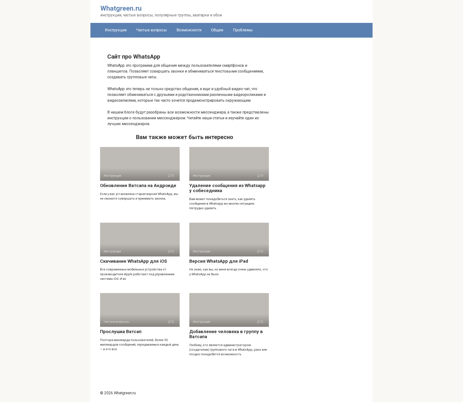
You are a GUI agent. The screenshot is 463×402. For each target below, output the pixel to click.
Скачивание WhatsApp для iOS (133, 261)
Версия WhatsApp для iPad (218, 261)
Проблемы (243, 30)
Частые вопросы (151, 30)
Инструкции (116, 30)
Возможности (189, 30)
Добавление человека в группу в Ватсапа (226, 334)
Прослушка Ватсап (121, 331)
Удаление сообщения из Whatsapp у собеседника (227, 188)
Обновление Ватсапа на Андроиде (138, 185)
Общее (217, 30)
